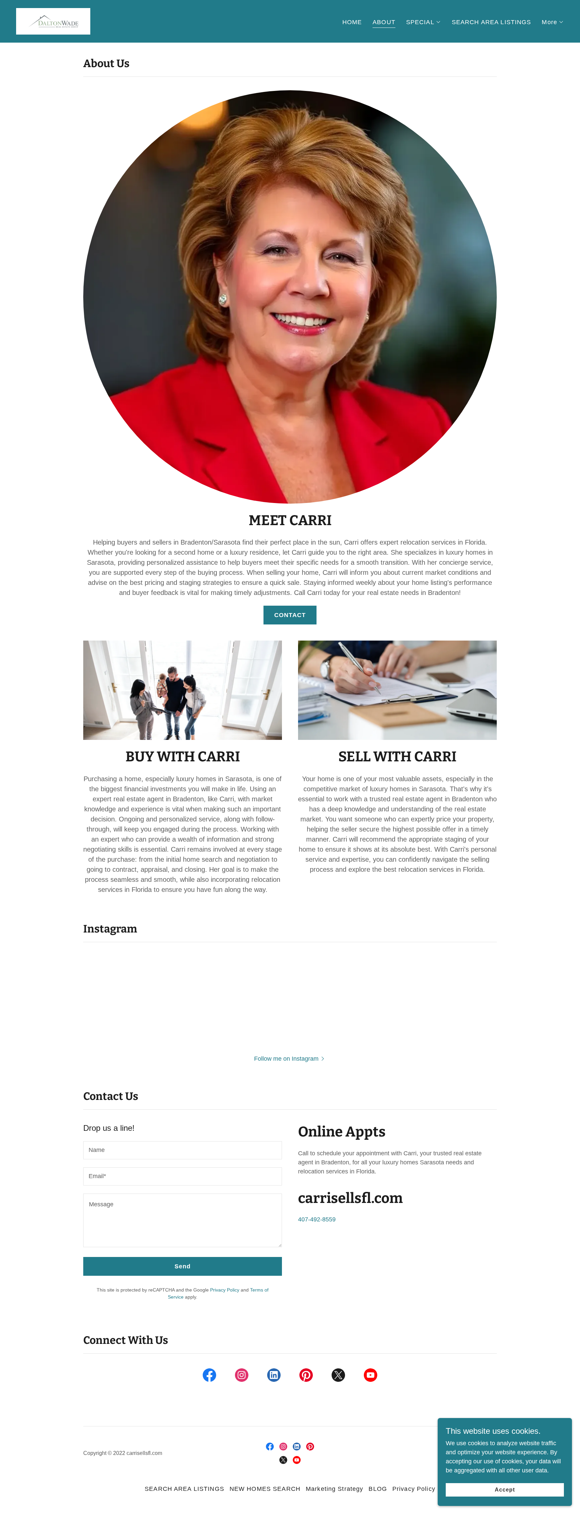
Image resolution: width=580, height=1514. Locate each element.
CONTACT (290, 615)
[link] (53, 20)
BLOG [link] (378, 1488)
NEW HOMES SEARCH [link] (265, 1488)
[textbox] (182, 1150)
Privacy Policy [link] (224, 1290)
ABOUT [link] (384, 22)
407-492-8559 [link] (317, 1219)
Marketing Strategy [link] (334, 1488)
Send (183, 1266)
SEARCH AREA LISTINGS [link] (491, 22)
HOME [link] (352, 22)
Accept (505, 1490)
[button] (423, 22)
